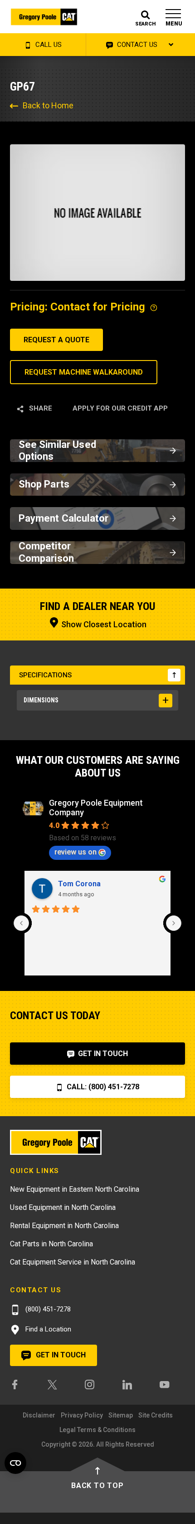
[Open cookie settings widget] (15, 1463)
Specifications (45, 675)
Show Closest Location (102, 624)
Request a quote (56, 339)
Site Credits (155, 1415)
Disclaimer (39, 1415)
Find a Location (47, 1329)
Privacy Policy (82, 1415)
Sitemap (120, 1415)
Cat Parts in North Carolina (51, 1244)
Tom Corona (79, 883)
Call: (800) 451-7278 (102, 1086)
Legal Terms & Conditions (97, 1429)
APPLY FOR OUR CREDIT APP (120, 408)
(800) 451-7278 (47, 1309)
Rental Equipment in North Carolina (64, 1225)
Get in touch (60, 1355)
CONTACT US (136, 45)
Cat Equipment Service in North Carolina (72, 1262)
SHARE (39, 408)
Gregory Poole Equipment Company (96, 807)
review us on (75, 852)
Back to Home (48, 105)
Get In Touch (102, 1053)
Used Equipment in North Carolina (63, 1207)
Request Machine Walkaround (83, 372)
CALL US (48, 45)
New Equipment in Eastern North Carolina (74, 1189)
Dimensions (41, 700)
